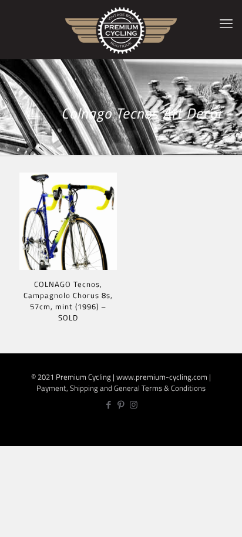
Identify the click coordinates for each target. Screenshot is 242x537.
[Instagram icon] (133, 404)
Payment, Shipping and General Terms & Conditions (121, 388)
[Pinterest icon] (121, 404)
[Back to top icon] (226, 519)
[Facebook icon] (109, 404)
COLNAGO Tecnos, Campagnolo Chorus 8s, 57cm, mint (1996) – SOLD (68, 300)
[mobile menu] (226, 23)
